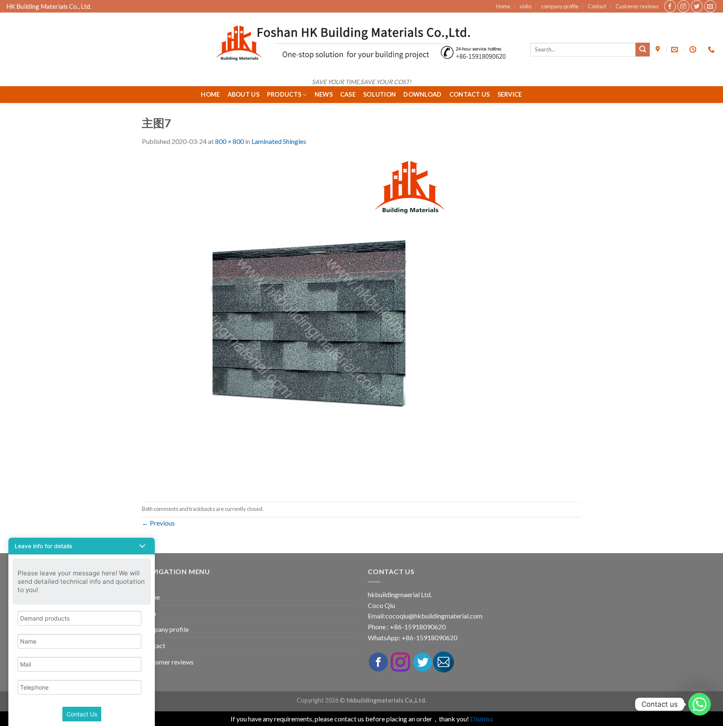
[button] (81, 546)
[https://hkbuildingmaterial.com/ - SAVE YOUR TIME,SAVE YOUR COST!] (361, 43)
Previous (158, 523)
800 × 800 (229, 141)
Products (284, 94)
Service (509, 94)
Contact (597, 6)
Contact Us (469, 94)
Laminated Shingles (278, 141)
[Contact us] (699, 704)
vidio (525, 6)
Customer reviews (637, 6)
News (324, 94)
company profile (560, 6)
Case (348, 94)
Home (503, 6)
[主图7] (309, 323)
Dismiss (481, 719)
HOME (210, 94)
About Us (243, 94)
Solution (379, 94)
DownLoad (422, 94)
